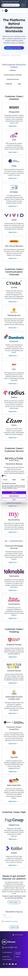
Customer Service (13, 79)
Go (23, 5)
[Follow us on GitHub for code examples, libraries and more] (3, 964)
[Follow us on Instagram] (6, 964)
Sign (19, 84)
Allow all (14, 492)
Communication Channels (13, 75)
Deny (14, 499)
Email (5, 915)
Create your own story (13, 48)
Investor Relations (7, 959)
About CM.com (6, 55)
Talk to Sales (13, 902)
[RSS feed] (12, 964)
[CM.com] (6, 10)
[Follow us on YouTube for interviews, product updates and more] (15, 964)
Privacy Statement (7, 952)
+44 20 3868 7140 (10, 947)
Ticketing (8, 84)
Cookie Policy (5, 957)
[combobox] (10, 5)
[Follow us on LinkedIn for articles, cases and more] (9, 964)
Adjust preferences (14, 496)
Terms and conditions (18, 953)
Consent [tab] (5, 479)
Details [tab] (14, 479)
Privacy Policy (14, 921)
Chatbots (12, 70)
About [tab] (23, 479)
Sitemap (17, 957)
